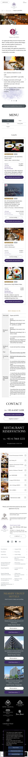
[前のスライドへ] (2, 79)
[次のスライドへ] (25, 79)
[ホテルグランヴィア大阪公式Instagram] (12, 541)
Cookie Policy (9, 744)
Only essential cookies (16, 750)
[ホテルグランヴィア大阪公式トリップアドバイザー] (20, 541)
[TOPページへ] (14, 5)
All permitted (16, 747)
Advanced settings (16, 754)
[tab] (8, 120)
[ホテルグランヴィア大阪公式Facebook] (8, 541)
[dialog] (14, 743)
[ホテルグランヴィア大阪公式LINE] (16, 541)
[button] (12, 100)
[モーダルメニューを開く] (24, 2)
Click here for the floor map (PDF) (17, 352)
